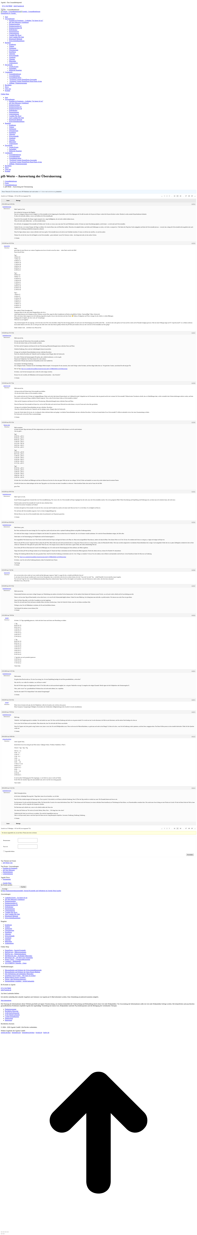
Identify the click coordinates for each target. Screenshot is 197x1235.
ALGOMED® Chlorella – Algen (15, 963)
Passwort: (5, 846)
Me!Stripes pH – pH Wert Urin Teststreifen (19, 957)
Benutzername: (6, 840)
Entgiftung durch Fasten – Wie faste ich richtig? (20, 976)
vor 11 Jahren (41, 191)
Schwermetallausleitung (12, 918)
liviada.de (39, 1032)
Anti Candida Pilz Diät (12, 914)
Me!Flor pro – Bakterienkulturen (15, 954)
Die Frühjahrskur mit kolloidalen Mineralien (19, 974)
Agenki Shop (7, 883)
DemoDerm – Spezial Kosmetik (15, 950)
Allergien (8, 934)
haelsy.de (46, 1032)
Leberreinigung (8, 874)
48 (189, 196)
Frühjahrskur (9, 907)
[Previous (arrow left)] (1, 1233)
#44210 (193, 736)
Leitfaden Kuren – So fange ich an (16, 898)
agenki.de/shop (6, 1032)
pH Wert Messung (9, 870)
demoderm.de (16, 1032)
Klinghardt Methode (11, 916)
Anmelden (190, 855)
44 (180, 196)
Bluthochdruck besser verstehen (15, 977)
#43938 (193, 383)
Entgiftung (8, 932)
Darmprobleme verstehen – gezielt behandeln (19, 981)
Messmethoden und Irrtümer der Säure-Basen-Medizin (22, 972)
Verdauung (8, 928)
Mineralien (8, 941)
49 (192, 196)
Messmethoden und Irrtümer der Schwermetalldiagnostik (23, 970)
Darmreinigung (8, 872)
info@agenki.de (19, 6)
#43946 (193, 570)
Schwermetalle (9, 936)
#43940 (193, 422)
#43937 (193, 333)
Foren (7, 183)
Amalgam (8, 938)
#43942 (193, 522)
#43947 (193, 586)
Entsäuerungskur (10, 901)
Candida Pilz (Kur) (11, 912)
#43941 (193, 491)
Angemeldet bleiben (9, 851)
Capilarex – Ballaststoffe (13, 961)
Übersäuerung (9, 930)
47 (186, 196)
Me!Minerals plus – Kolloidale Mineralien (18, 956)
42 (174, 196)
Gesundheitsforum (11, 181)
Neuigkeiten (7, 879)
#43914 (193, 204)
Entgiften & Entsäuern (10, 868)
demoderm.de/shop (28, 1032)
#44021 (193, 671)
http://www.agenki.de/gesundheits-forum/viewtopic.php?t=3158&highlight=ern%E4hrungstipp (44, 368)
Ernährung (8, 925)
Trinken (7, 927)
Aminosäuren (9, 943)
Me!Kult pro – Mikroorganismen (15, 952)
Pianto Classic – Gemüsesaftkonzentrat (17, 959)
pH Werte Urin (8, 863)
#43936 (193, 243)
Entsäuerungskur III (11, 905)
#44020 (193, 615)
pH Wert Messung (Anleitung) (15, 899)
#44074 (193, 712)
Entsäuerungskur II (11, 903)
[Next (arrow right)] (4, 1233)
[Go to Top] (98, 1229)
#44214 (193, 788)
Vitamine (8, 939)
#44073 (193, 700)
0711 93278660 (7, 6)
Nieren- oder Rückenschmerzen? (15, 979)
